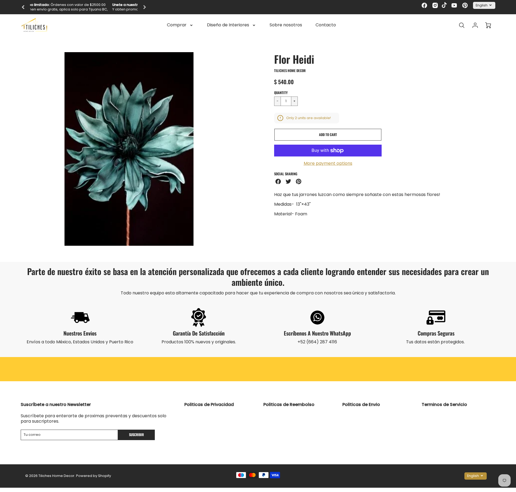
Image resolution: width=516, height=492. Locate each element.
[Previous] (23, 7)
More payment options (328, 163)
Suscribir (136, 434)
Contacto (326, 25)
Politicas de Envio (361, 404)
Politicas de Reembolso (288, 404)
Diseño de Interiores (228, 25)
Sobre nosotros (286, 25)
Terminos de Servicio (444, 404)
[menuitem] (180, 25)
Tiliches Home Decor (290, 70)
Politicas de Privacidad (209, 404)
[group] (84, 7)
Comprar (177, 25)
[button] (328, 135)
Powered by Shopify (93, 475)
